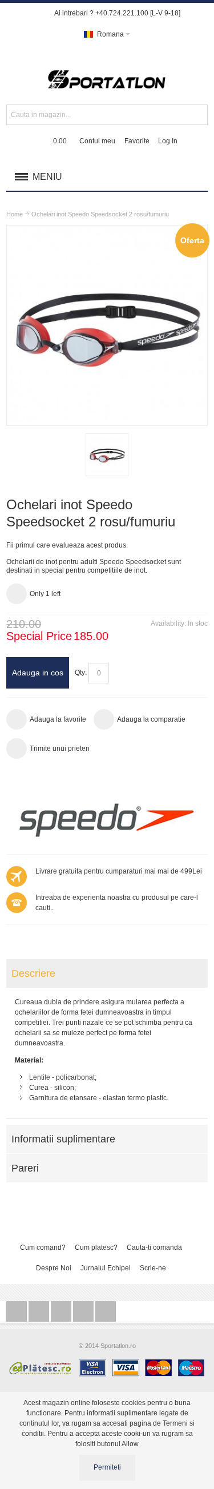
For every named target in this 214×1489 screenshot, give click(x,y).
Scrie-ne (153, 1268)
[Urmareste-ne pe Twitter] (17, 1312)
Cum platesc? (96, 1247)
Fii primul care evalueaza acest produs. (67, 545)
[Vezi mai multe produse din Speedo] (107, 819)
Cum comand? (43, 1247)
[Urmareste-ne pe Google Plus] (62, 1312)
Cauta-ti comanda (154, 1247)
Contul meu (97, 141)
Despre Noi (53, 1268)
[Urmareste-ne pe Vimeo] (105, 1312)
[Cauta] (197, 114)
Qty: (81, 673)
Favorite (137, 141)
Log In (167, 141)
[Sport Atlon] (107, 74)
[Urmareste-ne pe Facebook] (40, 1312)
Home (14, 214)
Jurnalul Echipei (105, 1268)
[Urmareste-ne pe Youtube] (84, 1312)
